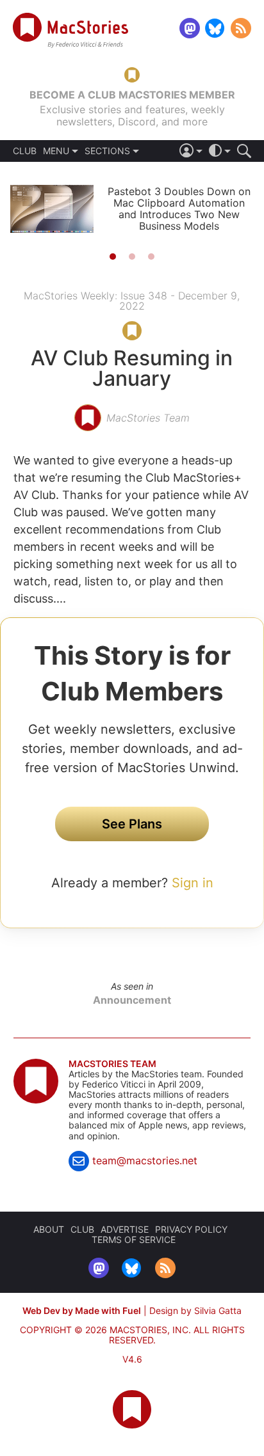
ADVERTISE (125, 1229)
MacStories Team (112, 1064)
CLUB (25, 150)
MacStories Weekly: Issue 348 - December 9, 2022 (132, 300)
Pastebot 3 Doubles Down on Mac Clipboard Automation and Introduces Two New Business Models (179, 208)
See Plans (132, 824)
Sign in (192, 882)
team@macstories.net (144, 1160)
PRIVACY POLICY (191, 1229)
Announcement (132, 999)
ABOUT (48, 1229)
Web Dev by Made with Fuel (81, 1310)
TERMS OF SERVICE (134, 1239)
